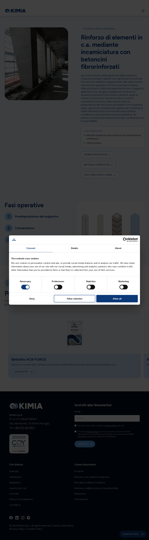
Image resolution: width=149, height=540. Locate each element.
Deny (32, 298)
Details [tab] (74, 248)
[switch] (58, 287)
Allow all (117, 298)
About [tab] (118, 248)
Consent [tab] (30, 248)
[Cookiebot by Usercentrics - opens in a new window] (125, 239)
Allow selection (74, 298)
